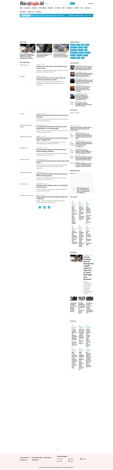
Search (72, 3)
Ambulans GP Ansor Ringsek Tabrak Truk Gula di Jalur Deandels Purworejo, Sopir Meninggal (82, 89)
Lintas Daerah (39, 125)
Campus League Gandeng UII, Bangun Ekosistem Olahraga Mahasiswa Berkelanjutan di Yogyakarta (74, 338)
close (58, 449)
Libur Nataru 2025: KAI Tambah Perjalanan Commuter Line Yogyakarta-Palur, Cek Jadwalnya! (88, 215)
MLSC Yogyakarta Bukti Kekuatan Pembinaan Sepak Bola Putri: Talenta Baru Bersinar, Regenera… (88, 360)
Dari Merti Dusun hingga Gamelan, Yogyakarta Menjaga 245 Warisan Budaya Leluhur (83, 152)
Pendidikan (81, 52)
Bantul (82, 57)
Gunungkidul (87, 52)
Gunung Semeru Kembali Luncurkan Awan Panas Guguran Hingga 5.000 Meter (51, 150)
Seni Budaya (73, 110)
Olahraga (73, 321)
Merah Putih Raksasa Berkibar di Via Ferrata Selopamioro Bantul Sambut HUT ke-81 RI (77, 15)
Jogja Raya (38, 113)
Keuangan (80, 47)
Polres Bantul (80, 50)
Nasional (38, 64)
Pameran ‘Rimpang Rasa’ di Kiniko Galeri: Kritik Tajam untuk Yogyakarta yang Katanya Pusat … (80, 129)
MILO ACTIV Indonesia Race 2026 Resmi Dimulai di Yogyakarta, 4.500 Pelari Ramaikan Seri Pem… (74, 360)
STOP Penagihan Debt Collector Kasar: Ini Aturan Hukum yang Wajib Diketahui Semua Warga (81, 238)
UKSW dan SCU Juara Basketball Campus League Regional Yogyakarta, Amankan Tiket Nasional (81, 336)
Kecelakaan (79, 55)
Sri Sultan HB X (73, 50)
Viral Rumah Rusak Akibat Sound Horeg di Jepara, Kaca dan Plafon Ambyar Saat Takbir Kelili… (84, 82)
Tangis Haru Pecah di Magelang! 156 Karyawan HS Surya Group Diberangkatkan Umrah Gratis (83, 68)
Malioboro (87, 44)
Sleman (78, 57)
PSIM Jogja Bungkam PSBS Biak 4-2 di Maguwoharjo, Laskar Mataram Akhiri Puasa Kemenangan (81, 361)
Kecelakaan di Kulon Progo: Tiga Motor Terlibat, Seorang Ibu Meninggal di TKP (89, 308)
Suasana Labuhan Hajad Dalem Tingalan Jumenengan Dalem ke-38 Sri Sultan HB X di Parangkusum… (84, 144)
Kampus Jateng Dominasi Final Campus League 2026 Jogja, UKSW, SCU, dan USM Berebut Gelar (88, 338)
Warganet (38, 136)
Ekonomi (85, 47)
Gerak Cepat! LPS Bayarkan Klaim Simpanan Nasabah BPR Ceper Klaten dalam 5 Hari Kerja (84, 75)
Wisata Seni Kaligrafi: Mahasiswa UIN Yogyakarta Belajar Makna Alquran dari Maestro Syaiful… (84, 158)
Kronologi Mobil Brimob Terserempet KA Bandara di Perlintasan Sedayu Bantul (60, 55)
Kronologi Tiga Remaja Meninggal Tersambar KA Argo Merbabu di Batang (83, 104)
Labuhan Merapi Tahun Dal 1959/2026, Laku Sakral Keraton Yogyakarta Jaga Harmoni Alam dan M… (83, 136)
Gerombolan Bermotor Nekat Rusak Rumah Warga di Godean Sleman (44, 55)
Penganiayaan (73, 47)
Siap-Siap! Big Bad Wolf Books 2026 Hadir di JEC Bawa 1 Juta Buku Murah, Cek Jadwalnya (83, 190)
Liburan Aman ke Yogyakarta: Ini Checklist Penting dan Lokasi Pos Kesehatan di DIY (81, 213)
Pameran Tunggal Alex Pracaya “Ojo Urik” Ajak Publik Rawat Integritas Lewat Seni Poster (83, 165)
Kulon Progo (73, 57)
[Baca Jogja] (32, 3)
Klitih (82, 44)
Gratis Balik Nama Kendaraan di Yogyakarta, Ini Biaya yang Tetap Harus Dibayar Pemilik (74, 215)
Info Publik (73, 197)
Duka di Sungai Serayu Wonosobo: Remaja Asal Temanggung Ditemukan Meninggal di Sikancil (82, 97)
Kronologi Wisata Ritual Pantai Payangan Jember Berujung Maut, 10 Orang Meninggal (51, 127)
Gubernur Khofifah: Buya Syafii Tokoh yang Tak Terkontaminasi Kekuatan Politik (50, 78)
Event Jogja (73, 55)
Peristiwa (23, 42)
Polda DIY (78, 44)
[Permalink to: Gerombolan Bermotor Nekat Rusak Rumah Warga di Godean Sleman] (44, 48)
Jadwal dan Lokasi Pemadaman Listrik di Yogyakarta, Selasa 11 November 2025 (88, 238)
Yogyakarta (85, 55)
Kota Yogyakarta (74, 52)
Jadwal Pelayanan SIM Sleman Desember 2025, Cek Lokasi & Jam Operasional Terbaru (74, 237)
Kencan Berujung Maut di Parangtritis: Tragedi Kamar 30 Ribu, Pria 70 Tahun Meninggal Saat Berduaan (27, 56)
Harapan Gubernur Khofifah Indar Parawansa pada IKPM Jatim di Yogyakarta (51, 175)
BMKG (85, 50)
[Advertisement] (56, 29)
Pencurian (73, 44)
